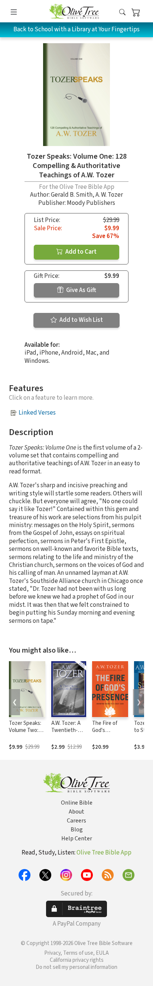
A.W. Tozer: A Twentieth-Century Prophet (66, 733)
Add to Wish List (80, 320)
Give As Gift (80, 290)
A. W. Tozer (109, 194)
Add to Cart (80, 251)
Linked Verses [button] (37, 412)
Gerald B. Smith (71, 194)
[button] (122, 12)
